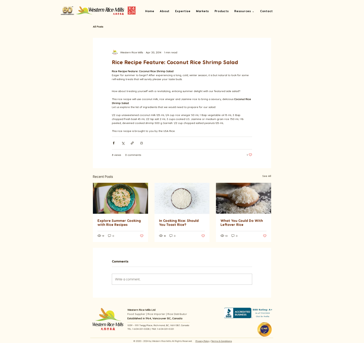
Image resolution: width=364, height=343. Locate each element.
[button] (244, 11)
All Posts (98, 26)
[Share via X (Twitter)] (123, 143)
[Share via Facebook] (113, 143)
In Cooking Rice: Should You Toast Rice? (179, 222)
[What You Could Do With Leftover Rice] (243, 198)
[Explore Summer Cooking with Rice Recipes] (120, 198)
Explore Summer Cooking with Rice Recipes (119, 222)
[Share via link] (132, 143)
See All (266, 175)
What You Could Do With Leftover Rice (241, 222)
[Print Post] (141, 143)
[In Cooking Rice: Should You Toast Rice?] (182, 198)
